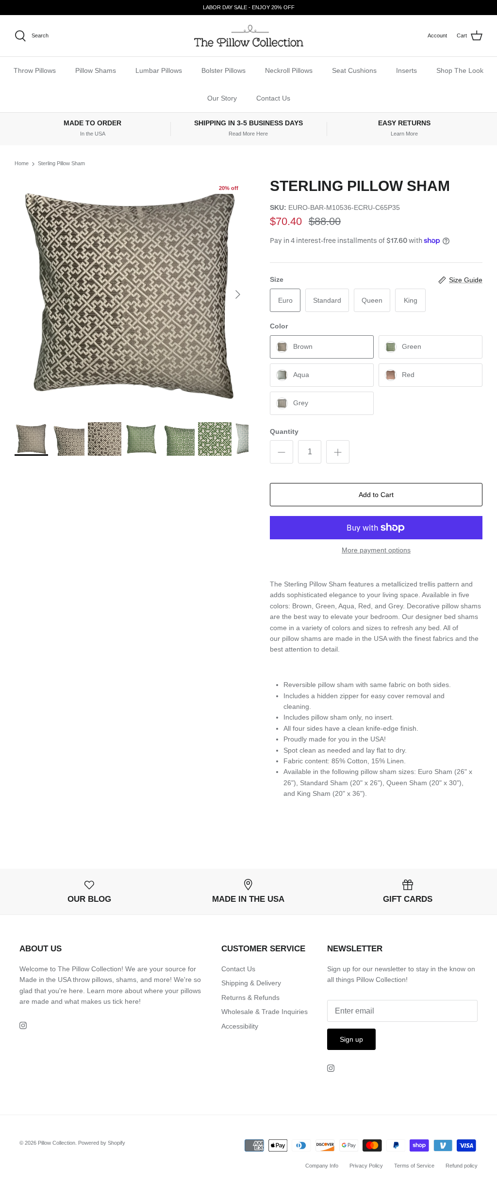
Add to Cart (376, 495)
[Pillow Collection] (248, 36)
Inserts (406, 70)
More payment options (376, 550)
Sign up (351, 1039)
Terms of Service (414, 1166)
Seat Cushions (354, 70)
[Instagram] (23, 1025)
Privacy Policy (366, 1166)
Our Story (222, 98)
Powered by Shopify (101, 1143)
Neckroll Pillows (289, 70)
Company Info (321, 1166)
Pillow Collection (56, 1143)
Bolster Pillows (223, 70)
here (132, 1001)
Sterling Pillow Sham (61, 164)
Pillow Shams (95, 70)
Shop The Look (459, 70)
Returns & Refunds (250, 997)
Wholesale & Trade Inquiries (264, 1011)
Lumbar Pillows (158, 70)
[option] (131, 294)
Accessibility (239, 1026)
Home (22, 164)
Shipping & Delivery (251, 983)
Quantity (284, 431)
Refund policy (462, 1166)
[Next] (237, 294)
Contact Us (273, 98)
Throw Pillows (35, 70)
